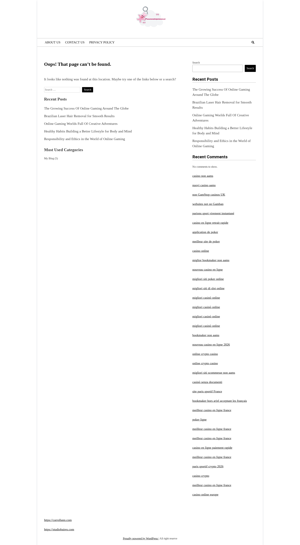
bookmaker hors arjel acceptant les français (219, 401)
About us (52, 42)
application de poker (205, 232)
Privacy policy (102, 42)
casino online (200, 251)
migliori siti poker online (208, 279)
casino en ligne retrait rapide (210, 222)
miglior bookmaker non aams (210, 260)
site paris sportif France (207, 391)
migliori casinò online (206, 297)
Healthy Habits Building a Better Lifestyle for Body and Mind (88, 131)
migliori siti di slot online (208, 288)
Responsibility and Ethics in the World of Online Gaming (84, 139)
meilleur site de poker (206, 241)
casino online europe (205, 494)
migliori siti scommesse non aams (213, 372)
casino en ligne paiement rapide (212, 447)
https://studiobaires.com (59, 529)
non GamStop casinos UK (208, 194)
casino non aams (202, 176)
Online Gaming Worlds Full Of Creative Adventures (81, 123)
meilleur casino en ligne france (211, 410)
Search (196, 62)
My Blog (49, 158)
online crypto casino (205, 354)
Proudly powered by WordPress (141, 538)
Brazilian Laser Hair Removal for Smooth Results (79, 116)
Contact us (75, 42)
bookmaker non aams (205, 335)
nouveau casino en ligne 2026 (211, 344)
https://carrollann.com (58, 520)
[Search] (253, 42)
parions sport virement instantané (213, 213)
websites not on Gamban (207, 204)
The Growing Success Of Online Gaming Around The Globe (86, 108)
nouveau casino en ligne (207, 269)
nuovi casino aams (204, 185)
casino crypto (200, 475)
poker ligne (199, 419)
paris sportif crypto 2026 (207, 466)
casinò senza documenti (207, 382)
